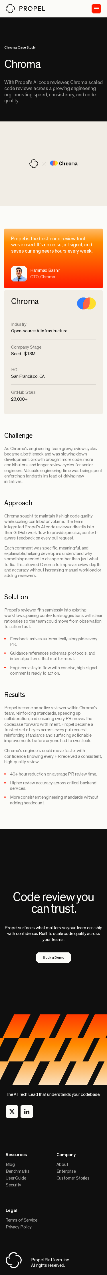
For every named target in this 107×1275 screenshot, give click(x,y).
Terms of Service (21, 1220)
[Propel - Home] (25, 8)
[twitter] (12, 1111)
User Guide (16, 1178)
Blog (10, 1164)
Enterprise (66, 1171)
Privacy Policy (19, 1227)
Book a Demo (53, 958)
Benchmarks (17, 1171)
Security (13, 1185)
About (62, 1164)
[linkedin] (27, 1111)
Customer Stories (73, 1178)
